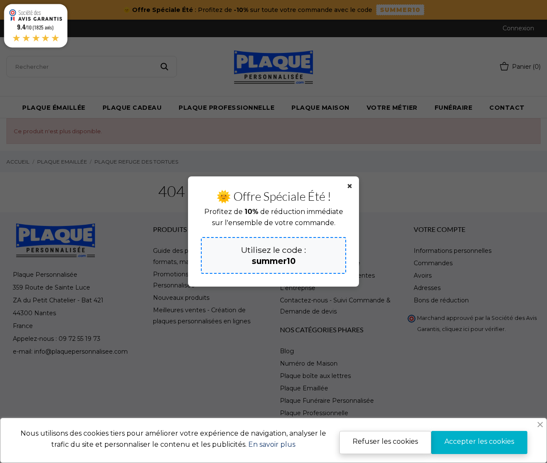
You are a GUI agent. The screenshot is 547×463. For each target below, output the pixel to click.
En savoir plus (271, 444)
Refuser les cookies (385, 441)
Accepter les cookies (479, 441)
